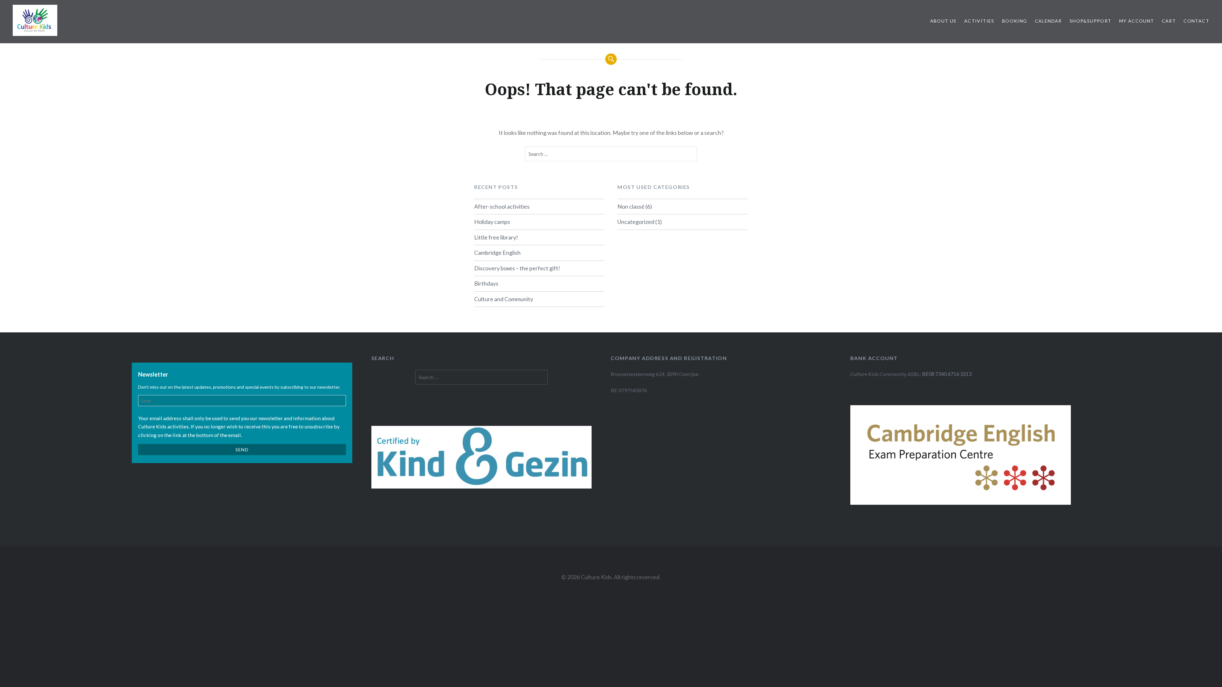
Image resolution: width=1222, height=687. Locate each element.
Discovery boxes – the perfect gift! (517, 268)
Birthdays (486, 283)
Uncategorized (635, 221)
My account (1136, 21)
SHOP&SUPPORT (1091, 21)
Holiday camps (492, 221)
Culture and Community (503, 298)
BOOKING (1014, 21)
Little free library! (496, 237)
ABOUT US (943, 21)
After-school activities (502, 206)
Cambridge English (497, 252)
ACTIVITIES (979, 21)
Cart (1169, 21)
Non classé (630, 206)
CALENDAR (1048, 21)
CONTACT (1196, 21)
